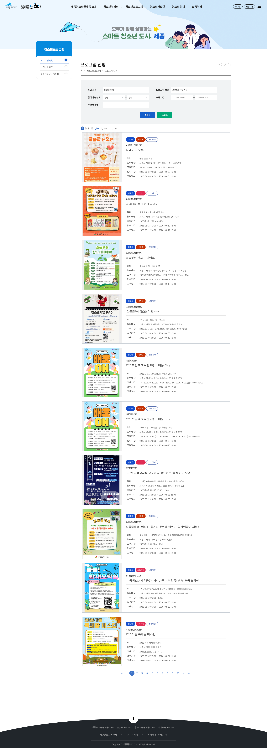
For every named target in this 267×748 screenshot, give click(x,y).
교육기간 (160, 97)
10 (178, 673)
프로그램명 (93, 105)
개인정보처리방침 (108, 735)
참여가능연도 (94, 97)
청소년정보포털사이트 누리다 (23, 6)
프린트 (229, 64)
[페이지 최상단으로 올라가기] (133, 718)
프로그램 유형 (162, 89)
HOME (82, 71)
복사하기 (225, 64)
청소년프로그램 (94, 70)
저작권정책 (132, 735)
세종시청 (249, 6)
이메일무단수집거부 (157, 735)
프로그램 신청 (111, 70)
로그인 (237, 6)
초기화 (164, 115)
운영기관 (92, 89)
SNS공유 (220, 64)
